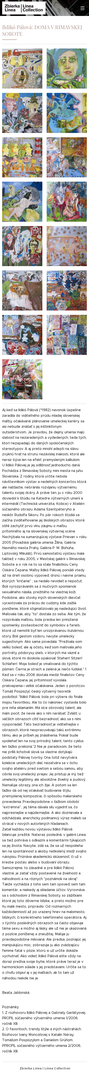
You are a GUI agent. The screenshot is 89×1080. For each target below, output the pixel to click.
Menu (82, 8)
